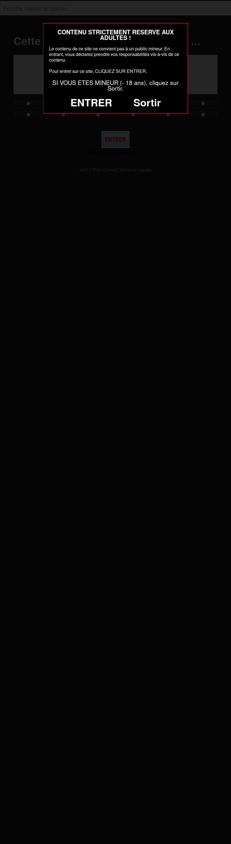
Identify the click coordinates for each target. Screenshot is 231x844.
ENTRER (91, 102)
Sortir (147, 102)
